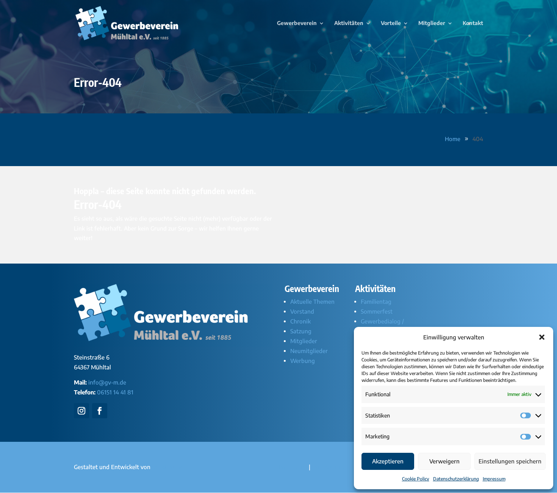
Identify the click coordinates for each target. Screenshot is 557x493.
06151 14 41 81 (115, 392)
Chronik (300, 321)
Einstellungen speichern (510, 461)
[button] (542, 337)
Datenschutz (328, 466)
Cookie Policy (415, 479)
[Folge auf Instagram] (81, 410)
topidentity (166, 466)
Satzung (300, 331)
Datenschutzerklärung (456, 479)
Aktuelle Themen (312, 301)
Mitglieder (303, 341)
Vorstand (302, 311)
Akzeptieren (388, 461)
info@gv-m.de (107, 382)
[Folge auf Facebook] (99, 410)
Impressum (494, 479)
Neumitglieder (309, 350)
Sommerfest (377, 311)
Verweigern (444, 461)
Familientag (376, 301)
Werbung (302, 360)
